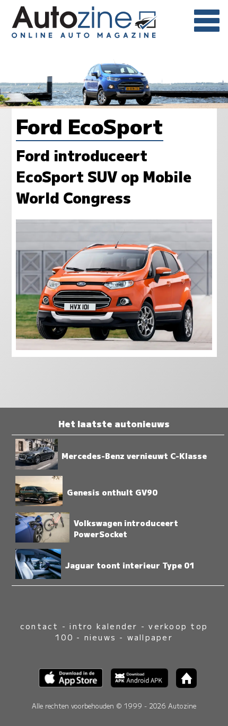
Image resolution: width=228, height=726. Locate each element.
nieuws (100, 636)
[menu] (207, 21)
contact (39, 625)
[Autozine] (114, 20)
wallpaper (150, 636)
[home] (182, 684)
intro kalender (103, 625)
